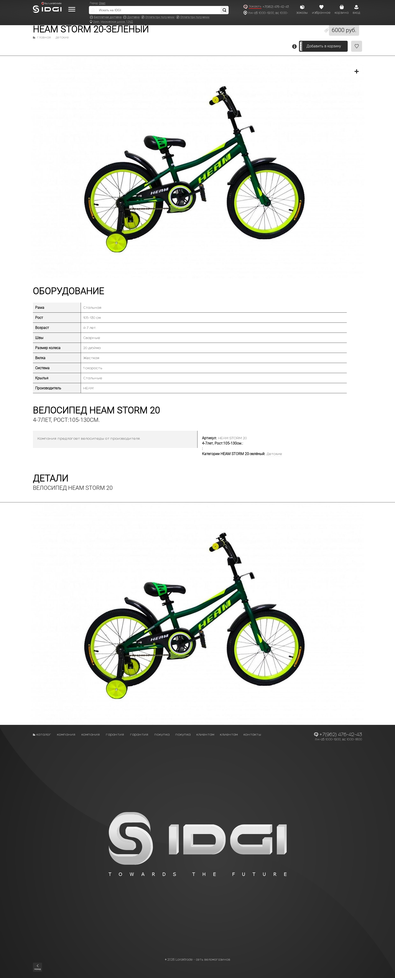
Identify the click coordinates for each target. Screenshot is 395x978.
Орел (102, 3)
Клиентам (205, 734)
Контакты (252, 734)
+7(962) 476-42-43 (276, 7)
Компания (66, 734)
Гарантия (115, 734)
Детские (62, 37)
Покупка (162, 734)
